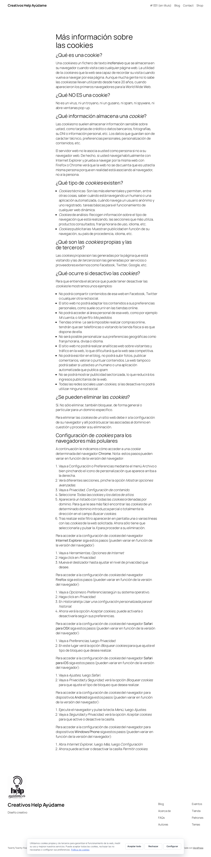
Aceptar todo (134, 846)
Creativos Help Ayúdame (27, 5)
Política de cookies (80, 849)
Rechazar (153, 846)
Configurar (172, 846)
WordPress (198, 847)
